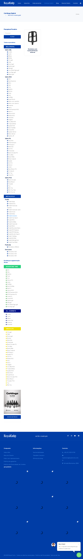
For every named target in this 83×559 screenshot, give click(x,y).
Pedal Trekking (12, 236)
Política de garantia (10, 461)
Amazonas (11, 151)
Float (9, 93)
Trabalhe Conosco (38, 455)
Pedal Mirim (11, 226)
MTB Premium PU (12, 294)
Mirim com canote (13, 103)
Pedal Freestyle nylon (14, 210)
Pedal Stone (11, 212)
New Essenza (12, 81)
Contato (75, 3)
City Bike (10, 155)
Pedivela (8, 245)
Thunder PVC (11, 381)
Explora (10, 89)
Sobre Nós (27, 3)
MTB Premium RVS (13, 109)
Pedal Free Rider (13, 242)
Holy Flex (10, 140)
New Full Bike (11, 128)
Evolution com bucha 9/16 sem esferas (33, 50)
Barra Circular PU (13, 153)
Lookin (10, 52)
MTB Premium (12, 142)
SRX (9, 79)
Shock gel (11, 64)
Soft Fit (10, 149)
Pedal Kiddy (11, 214)
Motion (10, 91)
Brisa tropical (12, 159)
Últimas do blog (38, 458)
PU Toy (10, 173)
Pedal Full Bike (12, 222)
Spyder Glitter (12, 132)
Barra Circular (12, 180)
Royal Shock (11, 99)
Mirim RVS (10, 373)
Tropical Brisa (12, 124)
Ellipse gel (11, 74)
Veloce (10, 165)
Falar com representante (11, 458)
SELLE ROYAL (10, 47)
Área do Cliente (66, 3)
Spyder (10, 161)
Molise (10, 58)
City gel (10, 60)
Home (19, 3)
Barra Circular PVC (12, 377)
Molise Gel (10, 320)
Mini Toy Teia (12, 190)
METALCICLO (10, 196)
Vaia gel (10, 68)
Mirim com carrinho (13, 101)
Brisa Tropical (11, 350)
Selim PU (8, 138)
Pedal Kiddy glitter (13, 240)
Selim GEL (8, 50)
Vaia (9, 85)
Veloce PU (10, 280)
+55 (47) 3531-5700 (69, 452)
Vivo (9, 87)
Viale (9, 62)
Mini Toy (10, 188)
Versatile (10, 117)
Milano (10, 56)
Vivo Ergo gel (12, 72)
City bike (9, 346)
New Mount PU (12, 169)
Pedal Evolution (12, 216)
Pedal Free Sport (13, 218)
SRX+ (9, 83)
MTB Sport (11, 144)
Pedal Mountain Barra (14, 228)
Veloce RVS (11, 113)
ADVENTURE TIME (12, 267)
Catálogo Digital (48, 3)
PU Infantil (11, 171)
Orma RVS (11, 130)
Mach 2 (10, 111)
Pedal (7, 199)
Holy (9, 95)
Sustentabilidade (38, 452)
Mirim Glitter (11, 134)
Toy (9, 186)
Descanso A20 (12, 251)
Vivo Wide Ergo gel (13, 70)
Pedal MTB (11, 220)
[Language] (80, 3)
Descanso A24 (12, 254)
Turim (9, 54)
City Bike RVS (12, 122)
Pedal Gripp (11, 201)
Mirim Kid (10, 147)
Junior (10, 167)
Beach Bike (11, 157)
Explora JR (11, 136)
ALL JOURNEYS (11, 311)
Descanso (8, 249)
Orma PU (10, 175)
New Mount (11, 182)
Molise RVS (11, 115)
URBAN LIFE (10, 329)
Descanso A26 (12, 256)
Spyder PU (10, 354)
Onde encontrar (37, 3)
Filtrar (12, 36)
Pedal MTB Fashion (13, 230)
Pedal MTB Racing (13, 232)
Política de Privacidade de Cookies (15, 464)
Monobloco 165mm (13, 247)
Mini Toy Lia (11, 192)
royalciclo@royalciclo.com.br (70, 459)
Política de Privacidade (43, 555)
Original (10, 119)
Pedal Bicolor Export (14, 234)
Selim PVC (8, 178)
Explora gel (11, 66)
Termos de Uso (55, 555)
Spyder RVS (11, 126)
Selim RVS (8, 77)
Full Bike (10, 97)
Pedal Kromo (11, 203)
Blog (57, 3)
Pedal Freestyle (12, 224)
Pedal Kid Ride (12, 238)
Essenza (10, 105)
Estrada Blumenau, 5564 (71, 463)
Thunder (10, 184)
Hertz (10, 107)
